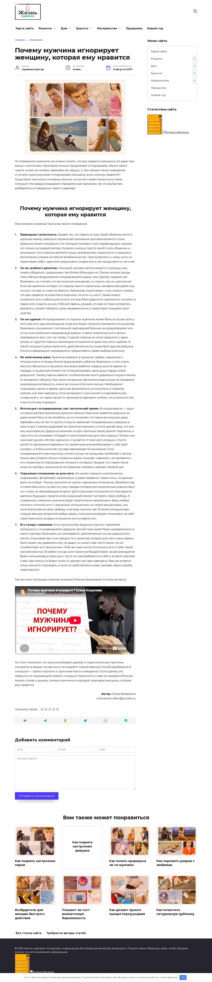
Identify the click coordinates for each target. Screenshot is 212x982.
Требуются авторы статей (66, 933)
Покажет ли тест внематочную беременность (76, 914)
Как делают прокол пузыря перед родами (127, 912)
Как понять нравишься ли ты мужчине (127, 863)
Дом (64, 28)
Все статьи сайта (28, 933)
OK (183, 977)
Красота (82, 28)
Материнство (107, 28)
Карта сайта (25, 28)
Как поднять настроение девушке (82, 846)
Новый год (155, 28)
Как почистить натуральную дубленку (175, 912)
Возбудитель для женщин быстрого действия (30, 914)
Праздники (134, 28)
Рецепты (45, 28)
